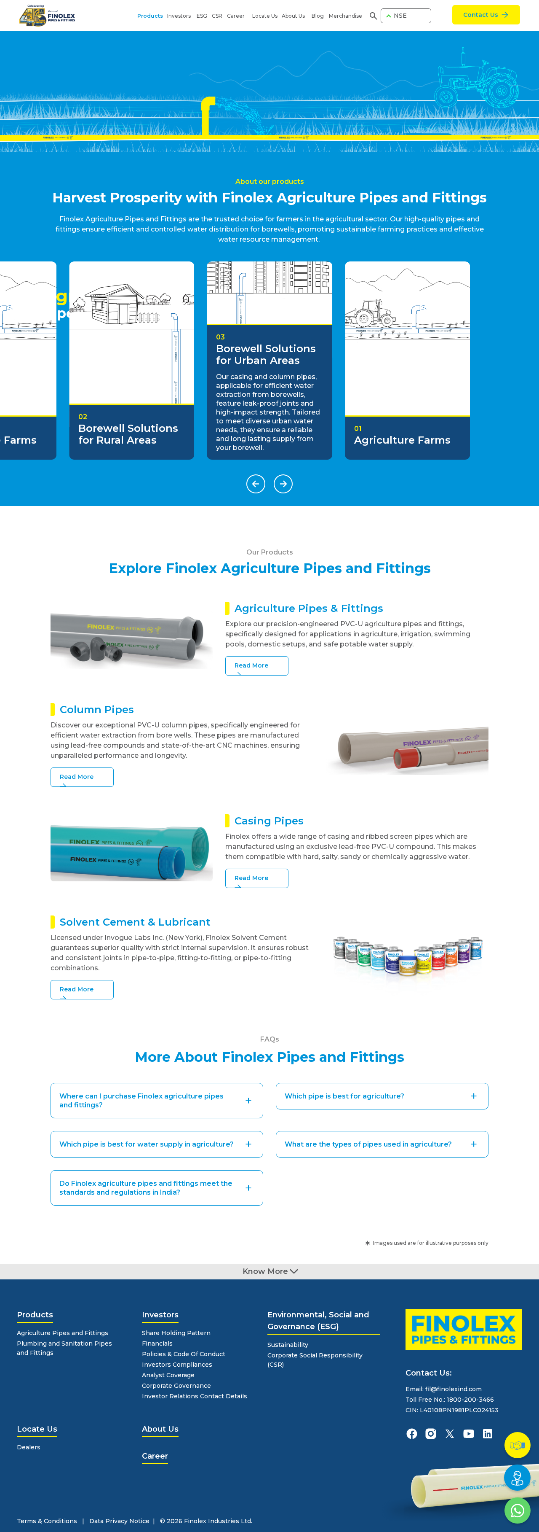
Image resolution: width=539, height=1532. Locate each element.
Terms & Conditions (47, 1521)
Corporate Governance (176, 1385)
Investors (179, 16)
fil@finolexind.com (453, 1389)
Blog (318, 16)
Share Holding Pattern (176, 1333)
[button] (255, 483)
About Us (293, 16)
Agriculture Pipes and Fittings (62, 1333)
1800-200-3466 (470, 1399)
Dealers (28, 1447)
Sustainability (287, 1345)
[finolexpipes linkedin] (487, 1433)
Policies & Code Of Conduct (183, 1354)
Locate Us (265, 16)
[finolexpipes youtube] (468, 1433)
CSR (217, 16)
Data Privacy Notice (119, 1521)
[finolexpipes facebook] (412, 1433)
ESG (202, 16)
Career (236, 16)
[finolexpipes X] (449, 1433)
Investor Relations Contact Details (194, 1396)
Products (150, 16)
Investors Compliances (177, 1364)
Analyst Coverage (168, 1375)
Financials (157, 1343)
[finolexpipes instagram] (430, 1433)
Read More (251, 665)
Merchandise (345, 16)
